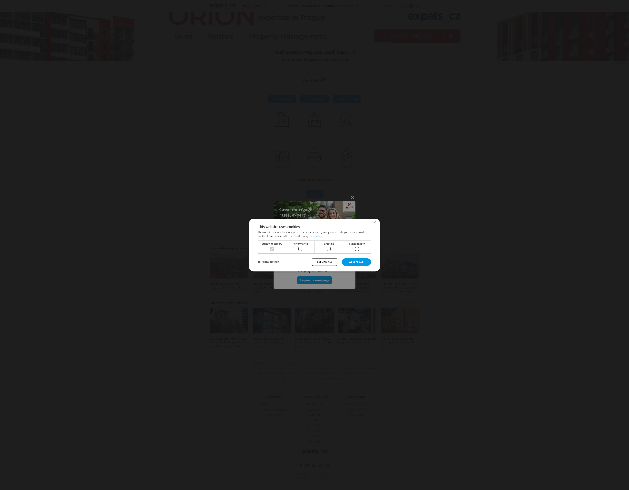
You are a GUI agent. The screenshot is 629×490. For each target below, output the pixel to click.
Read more (316, 236)
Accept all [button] (356, 261)
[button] (268, 262)
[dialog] (314, 245)
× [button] (374, 222)
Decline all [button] (324, 261)
